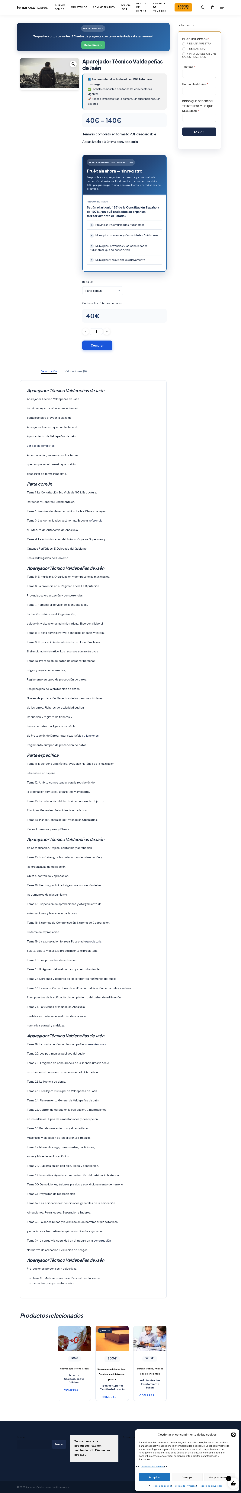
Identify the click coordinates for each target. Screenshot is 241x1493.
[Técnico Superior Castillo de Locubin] (112, 1354)
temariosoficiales (32, 7)
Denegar (187, 1477)
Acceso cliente (183, 7)
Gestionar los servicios (153, 1466)
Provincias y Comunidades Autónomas (117, 225)
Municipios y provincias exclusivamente (118, 260)
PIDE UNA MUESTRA (198, 43)
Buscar (21, 1437)
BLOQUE (87, 281)
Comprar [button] (71, 1390)
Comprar (97, 345)
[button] (233, 1434)
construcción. (102, 1241)
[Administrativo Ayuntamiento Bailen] (149, 1351)
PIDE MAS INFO (195, 48)
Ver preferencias (220, 1477)
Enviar (199, 131)
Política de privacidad (211, 1485)
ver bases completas (41, 446)
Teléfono (188, 66)
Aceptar (154, 1477)
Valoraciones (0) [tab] (76, 371)
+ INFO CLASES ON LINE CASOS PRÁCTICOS (199, 55)
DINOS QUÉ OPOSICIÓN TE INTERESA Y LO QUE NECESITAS (197, 106)
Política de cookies (162, 1485)
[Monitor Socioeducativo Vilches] (74, 1348)
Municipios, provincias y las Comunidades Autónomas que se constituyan (118, 248)
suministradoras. (96, 1044)
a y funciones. (90, 736)
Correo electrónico (195, 84)
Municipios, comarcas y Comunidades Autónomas (125, 235)
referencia (95, 520)
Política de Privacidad (185, 1485)
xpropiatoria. (94, 941)
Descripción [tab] (49, 371)
